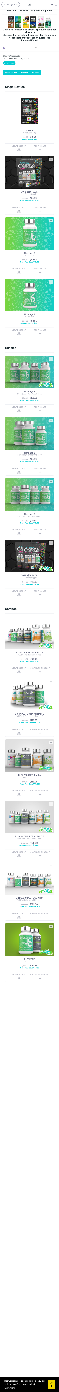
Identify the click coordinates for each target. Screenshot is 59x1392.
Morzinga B (10, 63)
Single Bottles (11, 72)
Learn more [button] (9, 1387)
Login (9, 4)
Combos (35, 72)
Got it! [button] (51, 1384)
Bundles (24, 72)
